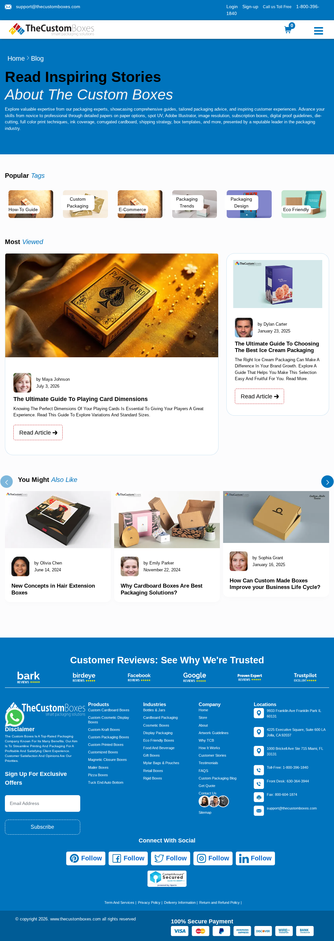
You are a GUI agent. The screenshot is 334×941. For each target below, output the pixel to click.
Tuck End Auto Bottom (105, 782)
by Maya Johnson (53, 379)
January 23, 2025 (274, 331)
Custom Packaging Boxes (108, 737)
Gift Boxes (151, 755)
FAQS (203, 771)
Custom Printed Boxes (106, 745)
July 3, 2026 (47, 386)
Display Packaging (158, 733)
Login (232, 6)
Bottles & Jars (154, 710)
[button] (6, 481)
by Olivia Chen (48, 563)
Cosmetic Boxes (156, 725)
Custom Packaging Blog (217, 778)
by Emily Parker (159, 563)
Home (16, 58)
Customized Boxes (103, 752)
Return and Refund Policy (219, 902)
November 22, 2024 (162, 569)
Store (203, 717)
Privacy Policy (149, 902)
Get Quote (207, 786)
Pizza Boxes (98, 775)
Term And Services (119, 902)
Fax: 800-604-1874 (282, 794)
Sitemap (205, 812)
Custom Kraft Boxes (104, 730)
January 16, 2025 (268, 564)
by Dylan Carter (272, 324)
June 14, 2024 (47, 569)
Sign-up (250, 6)
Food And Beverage (159, 748)
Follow (90, 858)
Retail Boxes (153, 771)
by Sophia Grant (267, 557)
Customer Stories (212, 755)
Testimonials (208, 763)
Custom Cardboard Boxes (108, 710)
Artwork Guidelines (214, 733)
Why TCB (206, 740)
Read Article (36, 432)
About (203, 725)
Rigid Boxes (152, 778)
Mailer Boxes (98, 767)
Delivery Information (180, 902)
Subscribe (42, 827)
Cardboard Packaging (160, 717)
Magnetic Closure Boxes (107, 760)
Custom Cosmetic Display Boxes (108, 720)
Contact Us (208, 793)
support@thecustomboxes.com (48, 6)
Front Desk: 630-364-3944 (288, 781)
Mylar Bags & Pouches (161, 763)
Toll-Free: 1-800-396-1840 (287, 767)
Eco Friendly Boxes (158, 740)
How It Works (209, 748)
